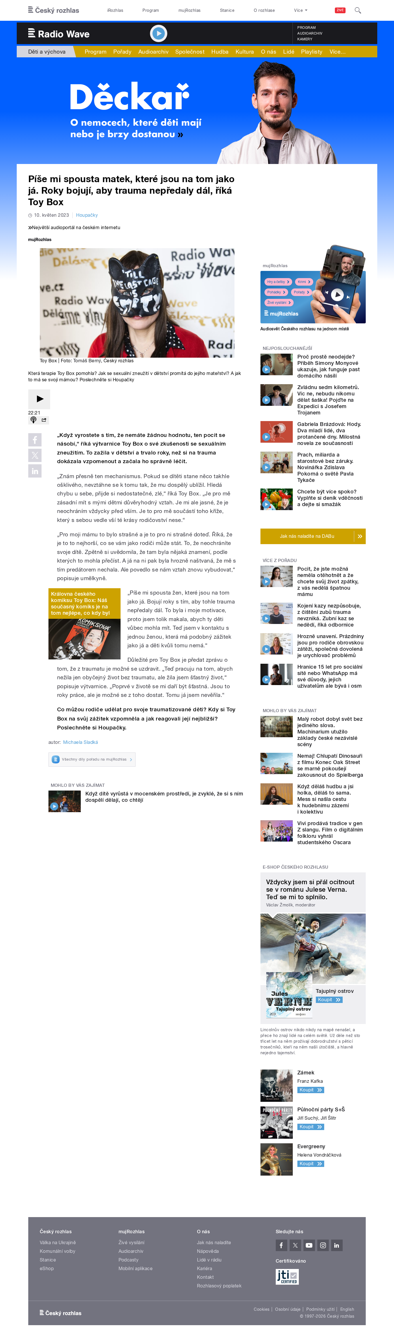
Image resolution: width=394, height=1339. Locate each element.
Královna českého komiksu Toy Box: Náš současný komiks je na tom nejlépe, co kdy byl (80, 603)
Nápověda (208, 1251)
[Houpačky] (197, 110)
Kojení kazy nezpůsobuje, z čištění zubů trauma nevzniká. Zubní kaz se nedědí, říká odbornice (329, 615)
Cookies (261, 1309)
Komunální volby (57, 1251)
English (347, 1309)
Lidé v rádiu (209, 1260)
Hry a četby (276, 282)
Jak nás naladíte (214, 1242)
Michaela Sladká (80, 742)
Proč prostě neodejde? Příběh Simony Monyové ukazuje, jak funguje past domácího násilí (328, 366)
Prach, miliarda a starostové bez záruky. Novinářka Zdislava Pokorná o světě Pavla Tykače (325, 467)
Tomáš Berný (87, 360)
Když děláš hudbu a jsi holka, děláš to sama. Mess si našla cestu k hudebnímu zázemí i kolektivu (325, 799)
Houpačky (87, 215)
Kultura (245, 51)
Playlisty (311, 51)
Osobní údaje (288, 1309)
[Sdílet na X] (35, 455)
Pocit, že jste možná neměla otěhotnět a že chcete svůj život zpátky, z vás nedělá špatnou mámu (328, 581)
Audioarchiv (309, 33)
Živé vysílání (276, 303)
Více (338, 51)
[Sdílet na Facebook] (35, 439)
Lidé (288, 51)
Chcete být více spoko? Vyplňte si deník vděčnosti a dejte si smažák (330, 498)
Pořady (122, 51)
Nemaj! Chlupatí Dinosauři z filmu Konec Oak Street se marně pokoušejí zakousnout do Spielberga (330, 765)
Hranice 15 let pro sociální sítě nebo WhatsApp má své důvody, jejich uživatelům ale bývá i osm (330, 676)
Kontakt (205, 1277)
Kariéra (204, 1268)
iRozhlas (115, 10)
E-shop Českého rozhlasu (296, 867)
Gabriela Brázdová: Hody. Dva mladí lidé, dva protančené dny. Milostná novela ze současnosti (329, 433)
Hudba (219, 51)
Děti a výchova (47, 51)
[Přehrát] (39, 399)
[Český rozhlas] (53, 10)
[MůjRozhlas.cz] (39, 240)
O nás (268, 51)
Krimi (302, 282)
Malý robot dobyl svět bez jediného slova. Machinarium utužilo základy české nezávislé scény (330, 731)
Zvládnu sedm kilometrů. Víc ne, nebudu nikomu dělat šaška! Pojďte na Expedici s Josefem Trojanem (328, 400)
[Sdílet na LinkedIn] (35, 471)
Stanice (227, 10)
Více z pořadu (280, 560)
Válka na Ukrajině (58, 1242)
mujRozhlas (190, 10)
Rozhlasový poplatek (219, 1286)
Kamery (304, 39)
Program (150, 10)
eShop (47, 1268)
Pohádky (274, 292)
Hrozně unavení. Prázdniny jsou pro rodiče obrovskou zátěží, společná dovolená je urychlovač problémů (330, 645)
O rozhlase (264, 10)
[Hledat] (358, 10)
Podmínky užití (320, 1309)
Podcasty (129, 1260)
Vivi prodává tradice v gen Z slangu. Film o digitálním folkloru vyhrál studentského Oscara (330, 832)
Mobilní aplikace (136, 1268)
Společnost (189, 51)
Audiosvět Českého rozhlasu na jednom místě (304, 329)
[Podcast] (33, 420)
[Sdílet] (44, 420)
